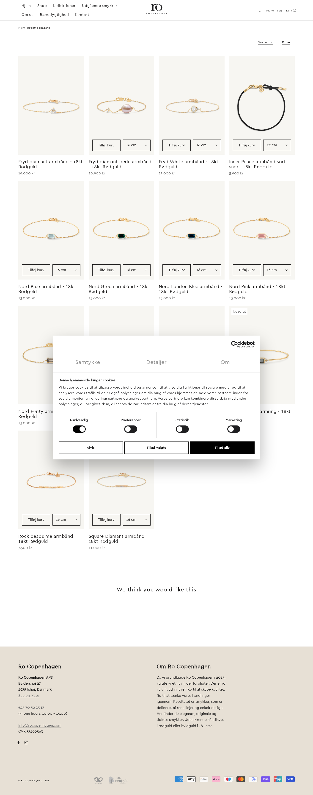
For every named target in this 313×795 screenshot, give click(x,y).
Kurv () (291, 10)
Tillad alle (222, 447)
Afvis (91, 447)
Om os (27, 15)
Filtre (286, 42)
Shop (42, 6)
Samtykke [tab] (87, 362)
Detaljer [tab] (156, 362)
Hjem (26, 6)
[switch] (130, 429)
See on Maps (28, 695)
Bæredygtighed (54, 15)
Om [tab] (225, 362)
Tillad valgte (156, 447)
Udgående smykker (99, 6)
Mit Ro (270, 10)
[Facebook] (18, 742)
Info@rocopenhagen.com (39, 725)
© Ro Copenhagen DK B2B (33, 780)
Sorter (263, 42)
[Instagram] (26, 742)
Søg (279, 10)
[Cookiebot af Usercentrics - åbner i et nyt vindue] (234, 344)
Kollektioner (64, 6)
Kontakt (82, 15)
